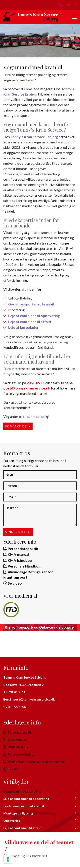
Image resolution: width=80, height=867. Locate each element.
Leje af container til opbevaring (34, 315)
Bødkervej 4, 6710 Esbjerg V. (23, 685)
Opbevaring (11, 820)
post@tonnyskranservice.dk (26, 388)
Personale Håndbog (24, 566)
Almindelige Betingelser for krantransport (37, 761)
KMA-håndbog (20, 560)
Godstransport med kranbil (31, 304)
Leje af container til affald (29, 321)
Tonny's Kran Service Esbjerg (34, 137)
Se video (15, 583)
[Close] (75, 836)
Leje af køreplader (23, 327)
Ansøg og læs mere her (28, 855)
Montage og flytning (18, 813)
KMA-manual (18, 554)
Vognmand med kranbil (20, 791)
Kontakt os (15, 426)
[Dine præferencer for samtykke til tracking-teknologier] (8, 859)
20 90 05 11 (36, 383)
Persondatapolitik (23, 548)
